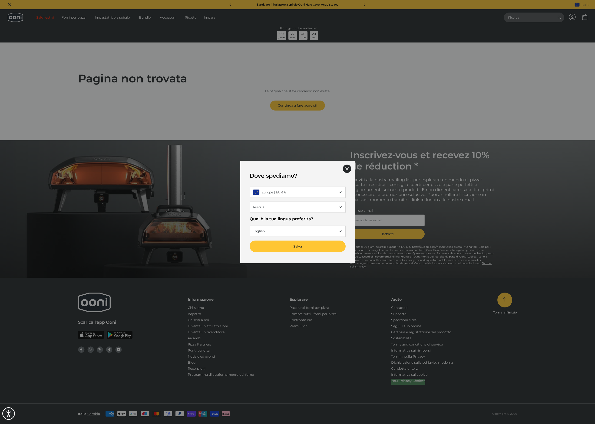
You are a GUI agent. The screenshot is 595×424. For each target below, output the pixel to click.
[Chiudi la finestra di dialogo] (347, 169)
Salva (297, 246)
